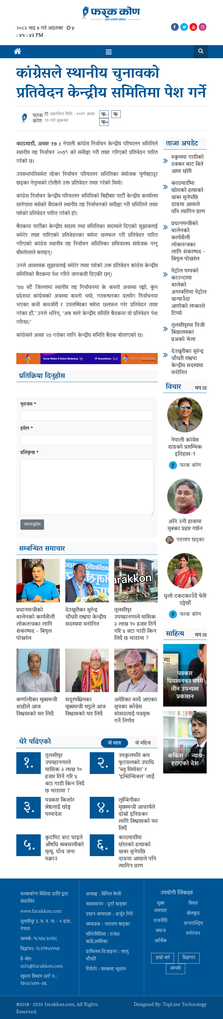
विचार (193, 903)
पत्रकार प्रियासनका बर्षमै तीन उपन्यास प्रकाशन (185, 685)
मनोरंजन (193, 934)
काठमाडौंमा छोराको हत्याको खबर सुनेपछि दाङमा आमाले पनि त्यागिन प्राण (137, 852)
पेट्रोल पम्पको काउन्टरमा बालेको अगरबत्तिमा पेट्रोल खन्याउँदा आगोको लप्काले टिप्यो (188, 292)
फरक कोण (38, 118)
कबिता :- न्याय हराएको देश (185, 760)
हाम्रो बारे (163, 958)
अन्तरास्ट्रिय (193, 923)
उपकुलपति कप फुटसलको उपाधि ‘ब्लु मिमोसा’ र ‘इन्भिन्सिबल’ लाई (136, 766)
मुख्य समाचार (160, 907)
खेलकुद (193, 913)
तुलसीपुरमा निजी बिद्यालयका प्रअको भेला (188, 332)
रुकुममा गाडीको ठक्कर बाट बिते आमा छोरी (187, 164)
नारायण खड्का (190, 540)
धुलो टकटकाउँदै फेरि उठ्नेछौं (185, 600)
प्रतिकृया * (29, 453)
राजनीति (161, 921)
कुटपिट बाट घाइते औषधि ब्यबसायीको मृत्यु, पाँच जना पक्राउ (64, 848)
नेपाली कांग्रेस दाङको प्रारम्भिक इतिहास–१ (185, 447)
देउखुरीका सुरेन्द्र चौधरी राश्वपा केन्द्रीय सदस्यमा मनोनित (85, 617)
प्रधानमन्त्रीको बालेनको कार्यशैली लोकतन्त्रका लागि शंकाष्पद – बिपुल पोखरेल (35, 624)
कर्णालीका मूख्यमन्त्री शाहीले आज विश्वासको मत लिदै (36, 707)
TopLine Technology (185, 1005)
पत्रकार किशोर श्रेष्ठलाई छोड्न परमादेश (59, 807)
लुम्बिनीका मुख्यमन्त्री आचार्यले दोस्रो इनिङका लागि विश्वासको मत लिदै (138, 814)
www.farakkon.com (40, 911)
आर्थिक (160, 941)
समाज (161, 931)
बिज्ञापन (188, 958)
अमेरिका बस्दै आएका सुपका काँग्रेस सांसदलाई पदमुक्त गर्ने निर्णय (135, 710)
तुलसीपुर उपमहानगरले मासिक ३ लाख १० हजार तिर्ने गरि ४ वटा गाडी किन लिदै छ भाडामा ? (135, 624)
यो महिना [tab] (143, 743)
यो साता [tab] (114, 743)
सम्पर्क (175, 968)
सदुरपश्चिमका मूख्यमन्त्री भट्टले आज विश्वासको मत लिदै (85, 707)
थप (198, 388)
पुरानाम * (28, 404)
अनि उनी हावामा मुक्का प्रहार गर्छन (185, 525)
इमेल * (26, 429)
